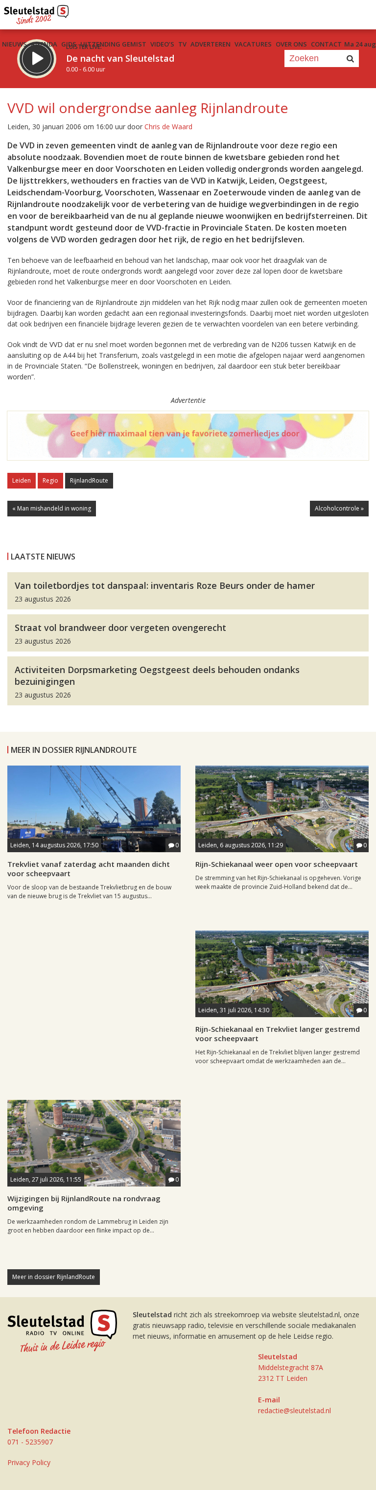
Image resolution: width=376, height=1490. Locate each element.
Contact (326, 44)
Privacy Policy (28, 1462)
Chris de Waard (168, 126)
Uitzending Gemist (113, 44)
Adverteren (210, 44)
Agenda (44, 44)
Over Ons (291, 44)
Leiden (21, 480)
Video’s (162, 44)
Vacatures (253, 44)
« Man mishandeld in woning (51, 508)
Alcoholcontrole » (339, 508)
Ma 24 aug (360, 44)
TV (182, 44)
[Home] (36, 12)
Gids (68, 44)
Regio (50, 480)
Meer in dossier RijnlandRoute (53, 1277)
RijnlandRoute (89, 480)
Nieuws (14, 44)
